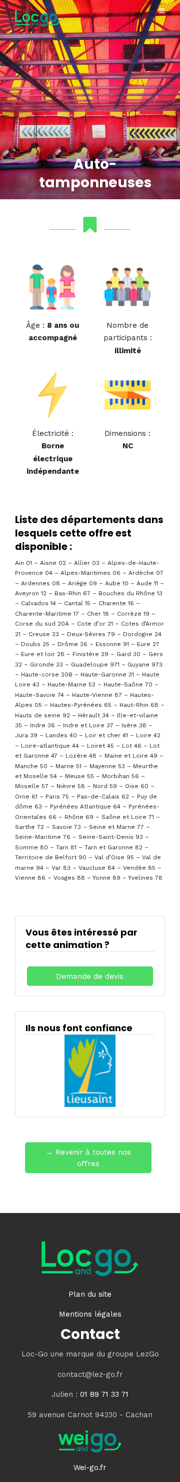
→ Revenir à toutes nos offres (88, 1158)
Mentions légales (90, 1314)
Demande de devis (90, 976)
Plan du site (90, 1294)
